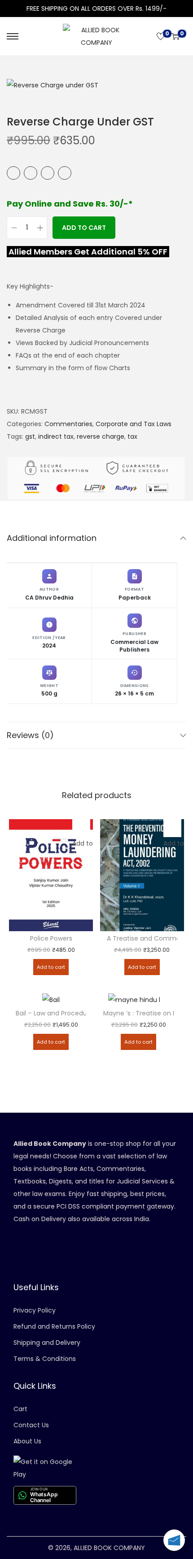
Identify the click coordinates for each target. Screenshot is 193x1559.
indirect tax (56, 436)
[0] (161, 36)
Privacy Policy (34, 1310)
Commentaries (68, 423)
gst (30, 436)
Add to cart (84, 227)
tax (132, 436)
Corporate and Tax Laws (133, 423)
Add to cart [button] (51, 967)
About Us (27, 1441)
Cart (20, 1408)
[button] (81, 828)
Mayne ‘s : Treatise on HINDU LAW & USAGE (138, 1013)
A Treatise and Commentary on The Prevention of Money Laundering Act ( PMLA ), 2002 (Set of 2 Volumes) (142, 938)
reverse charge (100, 436)
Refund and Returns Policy (54, 1326)
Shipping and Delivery (46, 1342)
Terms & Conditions (44, 1358)
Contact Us (31, 1425)
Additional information (51, 538)
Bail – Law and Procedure (51, 1013)
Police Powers (51, 938)
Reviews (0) (30, 735)
